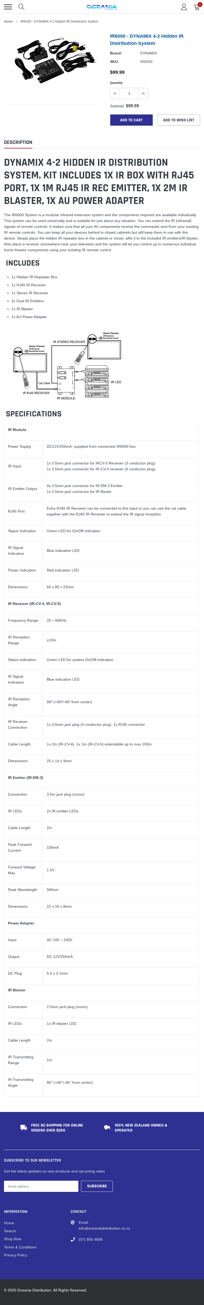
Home (8, 21)
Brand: (116, 53)
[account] (184, 7)
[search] (21, 7)
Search (10, 1231)
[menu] (8, 7)
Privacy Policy (15, 1255)
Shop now (12, 1239)
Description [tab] (18, 142)
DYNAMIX (148, 53)
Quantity (116, 83)
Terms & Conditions (20, 1247)
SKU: (114, 61)
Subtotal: (117, 106)
